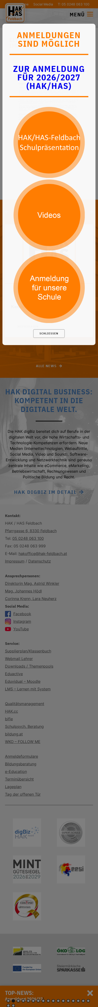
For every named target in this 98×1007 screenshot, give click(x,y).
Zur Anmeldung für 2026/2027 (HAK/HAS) (49, 77)
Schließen (48, 333)
